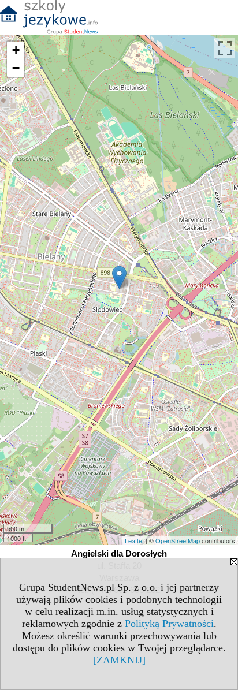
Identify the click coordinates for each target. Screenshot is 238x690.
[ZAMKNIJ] (119, 660)
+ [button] (16, 50)
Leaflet (134, 540)
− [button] (16, 68)
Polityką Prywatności (169, 623)
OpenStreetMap (177, 540)
